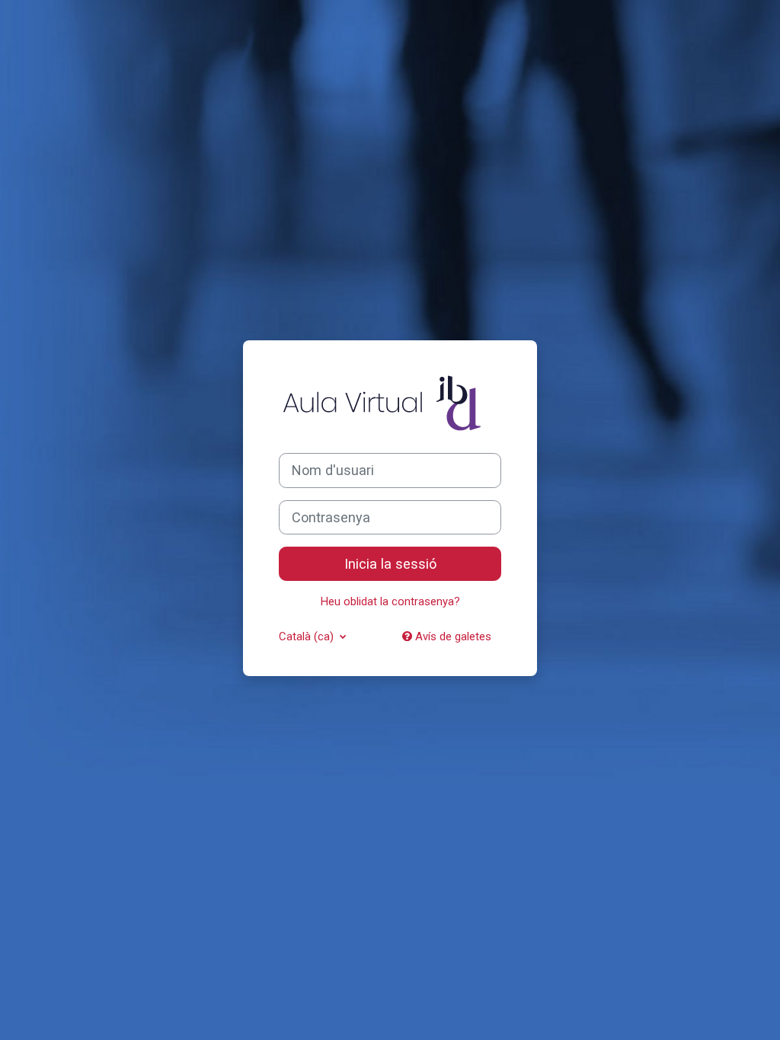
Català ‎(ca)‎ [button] (308, 636)
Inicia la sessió (390, 564)
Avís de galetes (451, 636)
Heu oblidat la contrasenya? (390, 601)
